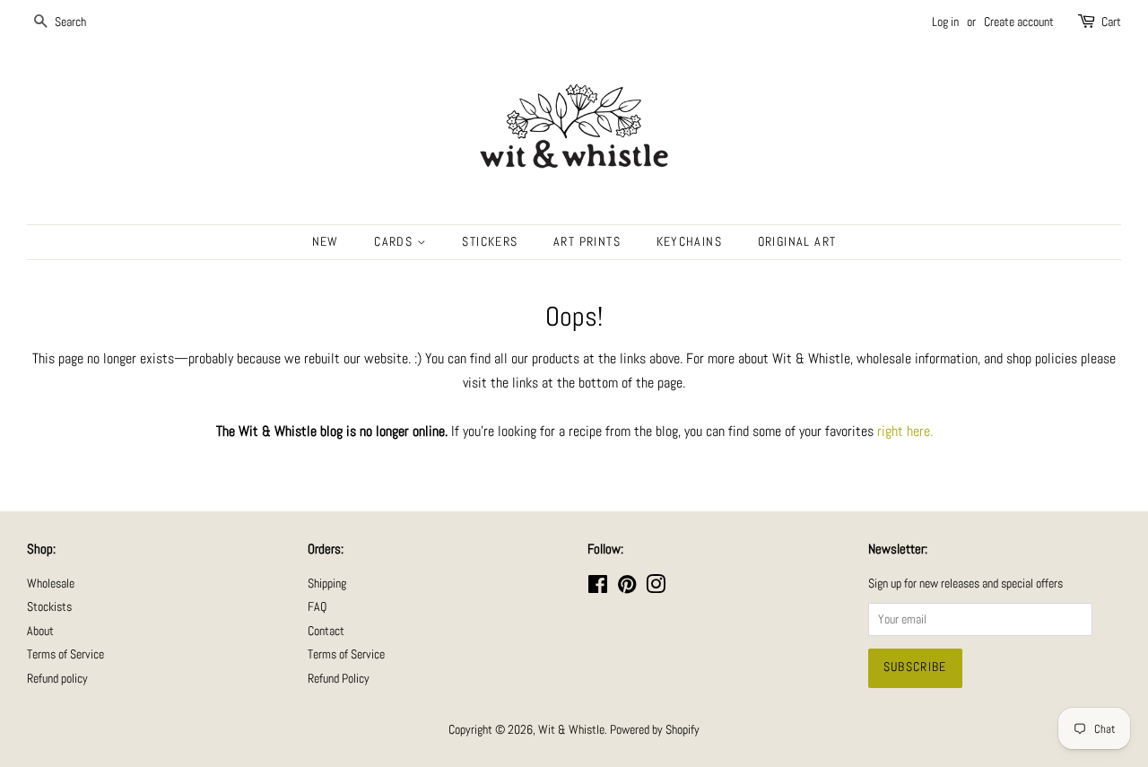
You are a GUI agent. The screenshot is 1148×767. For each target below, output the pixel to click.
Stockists (49, 606)
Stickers (489, 241)
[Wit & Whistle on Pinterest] (627, 588)
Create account (1019, 21)
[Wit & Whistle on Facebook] (597, 588)
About (40, 631)
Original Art (797, 241)
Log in (945, 21)
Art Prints (587, 241)
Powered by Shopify (655, 729)
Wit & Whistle (571, 729)
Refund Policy (339, 678)
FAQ (317, 606)
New (325, 241)
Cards (395, 241)
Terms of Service (65, 654)
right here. (905, 431)
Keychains (690, 241)
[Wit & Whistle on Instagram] (655, 588)
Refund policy (57, 678)
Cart (1111, 21)
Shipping (327, 583)
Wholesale (50, 583)
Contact (326, 631)
